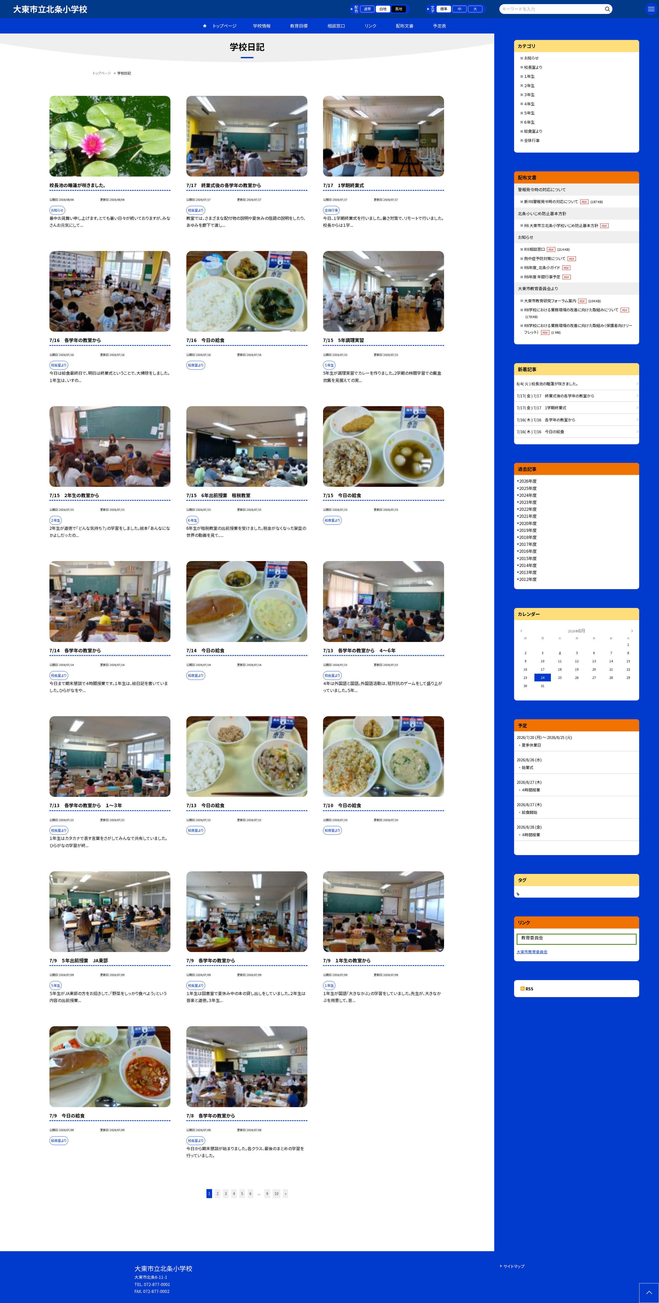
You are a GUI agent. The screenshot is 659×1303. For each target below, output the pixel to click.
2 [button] (217, 1193)
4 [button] (234, 1193)
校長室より (533, 67)
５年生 (529, 112)
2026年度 (528, 481)
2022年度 (528, 509)
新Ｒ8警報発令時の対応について (563, 201)
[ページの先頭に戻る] (649, 1293)
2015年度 (528, 558)
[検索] (608, 8)
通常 (367, 8)
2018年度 (528, 537)
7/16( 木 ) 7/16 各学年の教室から (546, 419)
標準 (443, 8)
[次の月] (632, 630)
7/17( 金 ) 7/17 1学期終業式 (541, 407)
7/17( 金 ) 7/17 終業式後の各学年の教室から (555, 395)
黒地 (398, 8)
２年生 (529, 85)
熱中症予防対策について (549, 258)
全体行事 (532, 140)
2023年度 (528, 502)
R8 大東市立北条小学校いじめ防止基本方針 (565, 225)
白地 (383, 8)
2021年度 (528, 516)
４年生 (529, 103)
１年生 (529, 76)
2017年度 (528, 544)
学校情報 (262, 25)
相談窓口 (336, 25)
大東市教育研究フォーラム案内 (562, 300)
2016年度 (528, 551)
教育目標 (299, 25)
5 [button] (242, 1193)
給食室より (533, 131)
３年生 (529, 94)
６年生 (529, 122)
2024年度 (528, 495)
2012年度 (528, 579)
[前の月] (521, 630)
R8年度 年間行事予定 (546, 276)
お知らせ (531, 58)
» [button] (286, 1193)
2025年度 (528, 488)
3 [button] (226, 1193)
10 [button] (276, 1193)
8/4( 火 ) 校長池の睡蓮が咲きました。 (547, 383)
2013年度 (528, 572)
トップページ (225, 25)
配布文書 (404, 25)
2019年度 (528, 530)
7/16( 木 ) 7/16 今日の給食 (540, 431)
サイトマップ (514, 1266)
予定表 (439, 25)
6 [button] (250, 1193)
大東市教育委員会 (532, 951)
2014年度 (528, 565)
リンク (370, 25)
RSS (529, 988)
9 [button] (267, 1193)
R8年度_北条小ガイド (546, 267)
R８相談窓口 (547, 249)
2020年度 (528, 523)
